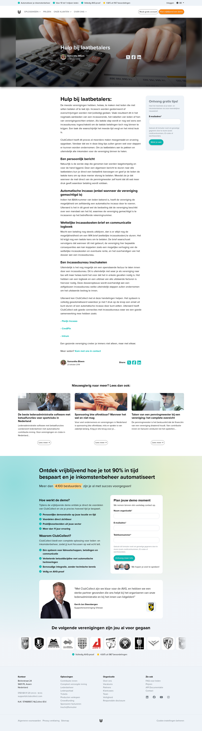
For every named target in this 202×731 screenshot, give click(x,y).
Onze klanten (62, 11)
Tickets (63, 693)
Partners (107, 687)
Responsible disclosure (114, 700)
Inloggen (170, 3)
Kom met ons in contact (88, 351)
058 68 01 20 (30, 692)
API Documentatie (154, 687)
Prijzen (47, 11)
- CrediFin (65, 328)
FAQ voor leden (153, 680)
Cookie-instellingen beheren (170, 720)
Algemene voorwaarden (29, 720)
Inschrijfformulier (68, 707)
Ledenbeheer (66, 687)
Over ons (79, 11)
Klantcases (108, 690)
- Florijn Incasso (68, 321)
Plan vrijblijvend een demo (171, 11)
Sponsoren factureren (70, 703)
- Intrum (64, 336)
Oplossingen (31, 11)
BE (180, 3)
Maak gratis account (148, 11)
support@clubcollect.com (30, 696)
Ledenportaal (66, 690)
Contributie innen (68, 680)
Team (105, 693)
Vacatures (108, 684)
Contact (149, 690)
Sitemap (65, 720)
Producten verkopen (70, 697)
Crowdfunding (67, 700)
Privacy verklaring (51, 720)
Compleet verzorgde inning (73, 684)
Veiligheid (108, 697)
